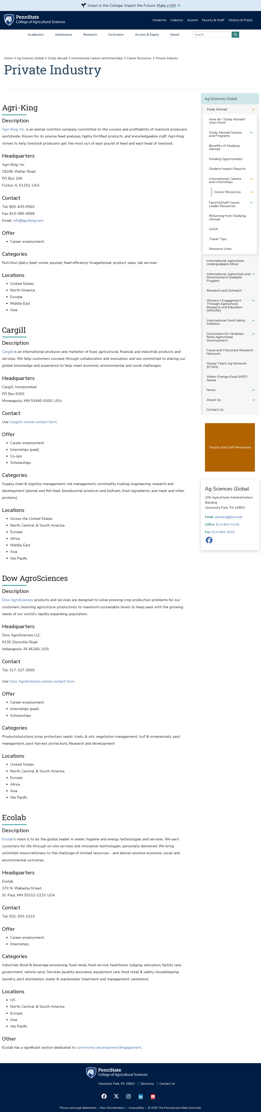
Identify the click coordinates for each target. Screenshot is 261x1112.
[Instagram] (128, 1096)
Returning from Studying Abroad (227, 217)
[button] (253, 109)
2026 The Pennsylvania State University (174, 1108)
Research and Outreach (224, 290)
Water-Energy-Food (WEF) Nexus (227, 378)
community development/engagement (109, 1047)
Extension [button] (116, 34)
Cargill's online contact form (33, 421)
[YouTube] (153, 1096)
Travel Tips (218, 239)
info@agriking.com (27, 220)
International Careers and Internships (97, 58)
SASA (213, 229)
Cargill (7, 351)
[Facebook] (209, 541)
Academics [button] (36, 34)
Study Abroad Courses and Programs (225, 134)
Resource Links (220, 248)
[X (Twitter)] (116, 1096)
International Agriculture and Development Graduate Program (228, 277)
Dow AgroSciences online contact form (42, 681)
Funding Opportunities (225, 159)
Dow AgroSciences (17, 599)
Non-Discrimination (112, 1108)
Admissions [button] (63, 34)
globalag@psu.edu (228, 517)
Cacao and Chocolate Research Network (230, 352)
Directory (147, 1084)
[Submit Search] (235, 35)
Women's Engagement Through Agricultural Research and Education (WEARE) (224, 305)
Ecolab (7, 839)
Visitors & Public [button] (240, 20)
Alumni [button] (192, 20)
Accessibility (136, 1108)
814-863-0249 (227, 524)
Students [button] (159, 20)
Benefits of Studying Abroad (224, 147)
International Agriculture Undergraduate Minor (225, 262)
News (211, 389)
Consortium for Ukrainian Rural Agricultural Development (225, 337)
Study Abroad (57, 58)
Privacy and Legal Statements (78, 1108)
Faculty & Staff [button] (213, 20)
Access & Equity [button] (147, 34)
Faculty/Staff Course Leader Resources (224, 204)
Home (8, 58)
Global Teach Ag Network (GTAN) (227, 365)
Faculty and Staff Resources (230, 447)
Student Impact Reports (227, 168)
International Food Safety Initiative (226, 322)
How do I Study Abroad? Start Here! (227, 121)
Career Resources (139, 58)
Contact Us (215, 409)
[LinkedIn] (140, 1096)
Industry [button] (176, 20)
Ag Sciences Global (30, 58)
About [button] (174, 34)
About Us (214, 399)
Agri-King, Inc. (13, 129)
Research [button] (90, 34)
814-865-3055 (223, 532)
